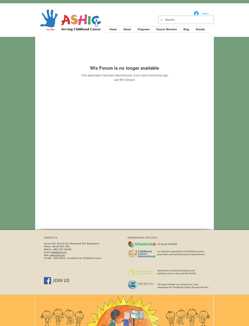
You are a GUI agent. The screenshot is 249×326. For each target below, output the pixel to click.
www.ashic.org (57, 255)
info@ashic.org (59, 252)
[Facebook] (47, 280)
